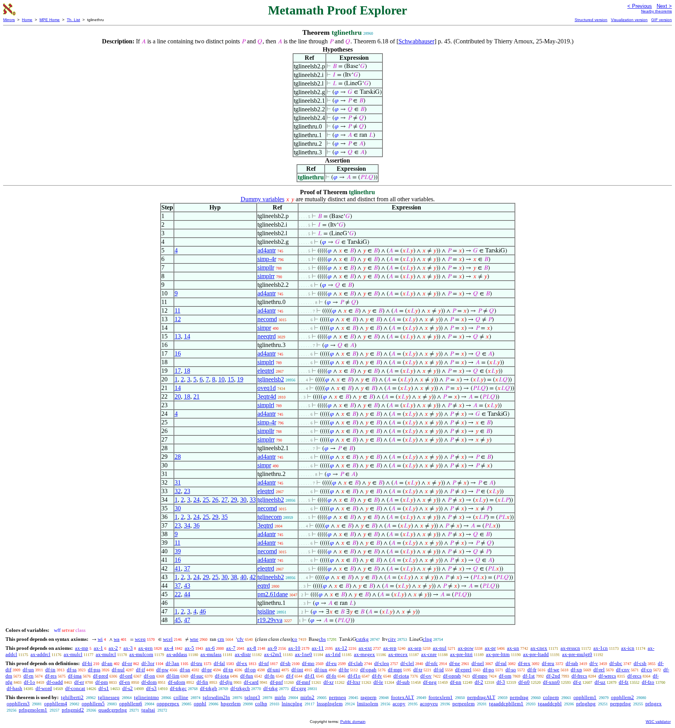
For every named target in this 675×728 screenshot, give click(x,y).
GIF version (661, 20)
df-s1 (103, 688)
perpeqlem (463, 704)
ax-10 (294, 648)
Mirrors (9, 20)
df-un (28, 670)
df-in (50, 670)
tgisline (266, 611)
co (294, 639)
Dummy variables (262, 199)
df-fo (331, 676)
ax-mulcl (73, 654)
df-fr (531, 670)
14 (187, 336)
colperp (551, 697)
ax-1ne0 (303, 654)
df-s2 (127, 688)
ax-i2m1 (273, 654)
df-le (378, 682)
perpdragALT (481, 697)
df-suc (197, 676)
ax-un (513, 648)
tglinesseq (109, 697)
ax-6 (210, 648)
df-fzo (648, 682)
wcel (168, 639)
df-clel (407, 663)
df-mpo (480, 676)
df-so (510, 670)
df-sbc (615, 663)
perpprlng (620, 704)
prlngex (653, 704)
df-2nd (553, 676)
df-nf (264, 663)
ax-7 (231, 648)
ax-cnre (429, 654)
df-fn (269, 676)
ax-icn (627, 648)
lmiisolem (367, 704)
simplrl (265, 362)
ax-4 (168, 648)
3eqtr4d (266, 396)
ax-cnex (538, 648)
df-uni (273, 670)
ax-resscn (570, 648)
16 (178, 353)
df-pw (162, 670)
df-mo (308, 663)
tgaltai (148, 710)
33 (253, 499)
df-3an (172, 663)
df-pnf (276, 682)
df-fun (246, 676)
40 (243, 577)
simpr (264, 327)
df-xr (328, 682)
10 (221, 379)
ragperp (369, 697)
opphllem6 (130, 704)
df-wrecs (607, 676)
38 (234, 577)
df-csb (640, 663)
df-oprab (452, 676)
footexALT (402, 697)
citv (392, 639)
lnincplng (292, 704)
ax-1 (98, 648)
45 (178, 620)
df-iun (320, 670)
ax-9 (272, 648)
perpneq (337, 697)
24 (196, 499)
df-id (439, 670)
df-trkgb (208, 688)
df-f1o (354, 676)
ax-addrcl (40, 654)
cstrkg (362, 639)
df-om (505, 676)
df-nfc (431, 663)
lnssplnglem (330, 704)
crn (221, 639)
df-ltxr (353, 682)
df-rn (28, 676)
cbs (322, 639)
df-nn (455, 682)
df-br (344, 670)
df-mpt (395, 670)
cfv (240, 639)
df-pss (94, 670)
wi (100, 639)
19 (240, 379)
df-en (124, 682)
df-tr (417, 670)
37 (187, 568)
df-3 (500, 682)
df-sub (403, 682)
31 (178, 482)
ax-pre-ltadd (536, 654)
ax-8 (251, 648)
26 (215, 499)
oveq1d (266, 388)
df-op (250, 670)
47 (187, 620)
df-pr (207, 670)
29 (234, 499)
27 (224, 499)
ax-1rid (333, 654)
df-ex (241, 663)
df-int (297, 670)
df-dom (149, 682)
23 (187, 491)
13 (178, 336)
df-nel (477, 663)
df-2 (479, 682)
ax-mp (81, 648)
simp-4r (266, 259)
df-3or (147, 663)
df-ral (501, 663)
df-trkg (270, 688)
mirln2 (307, 697)
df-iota (222, 676)
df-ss (72, 670)
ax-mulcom (141, 654)
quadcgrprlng (112, 710)
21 (196, 396)
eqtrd (263, 585)
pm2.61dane (272, 594)
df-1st (529, 676)
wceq (140, 639)
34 (187, 525)
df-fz (624, 682)
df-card (251, 682)
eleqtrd (265, 370)
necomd (267, 319)
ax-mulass (210, 654)
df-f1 (310, 676)
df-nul (118, 670)
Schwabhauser (416, 41)
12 (178, 319)
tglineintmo (146, 697)
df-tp (228, 670)
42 (253, 577)
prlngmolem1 (33, 710)
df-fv (377, 676)
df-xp (576, 670)
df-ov (426, 676)
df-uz (600, 682)
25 (206, 499)
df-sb (285, 663)
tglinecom (269, 516)
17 (178, 370)
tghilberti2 (72, 697)
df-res (51, 676)
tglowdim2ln (216, 697)
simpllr (265, 267)
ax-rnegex (364, 654)
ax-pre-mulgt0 (577, 654)
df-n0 (524, 682)
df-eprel (463, 670)
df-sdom (176, 682)
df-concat (75, 688)
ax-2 (113, 648)
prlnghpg (586, 704)
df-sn (185, 670)
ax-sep (414, 648)
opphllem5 (93, 704)
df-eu (331, 663)
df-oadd (54, 682)
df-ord (126, 676)
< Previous (639, 6)
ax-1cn (600, 648)
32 (178, 491)
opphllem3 (18, 704)
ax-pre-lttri (461, 654)
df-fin (202, 682)
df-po (488, 670)
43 (187, 585)
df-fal (219, 663)
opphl (200, 704)
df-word (44, 688)
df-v (593, 663)
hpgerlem (231, 704)
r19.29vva (269, 620)
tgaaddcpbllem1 (506, 704)
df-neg (430, 682)
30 (243, 499)
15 (231, 379)
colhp (261, 704)
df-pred (100, 676)
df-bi (87, 663)
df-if (140, 670)
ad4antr (266, 250)
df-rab (572, 663)
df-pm (101, 682)
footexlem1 (441, 697)
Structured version (591, 20)
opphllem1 (584, 697)
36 (196, 525)
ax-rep (389, 648)
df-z (577, 682)
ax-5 (189, 648)
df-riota (401, 676)
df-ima (75, 676)
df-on (149, 676)
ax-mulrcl (106, 654)
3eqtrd (265, 525)
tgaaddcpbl (550, 704)
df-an (107, 663)
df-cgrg (298, 688)
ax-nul (439, 648)
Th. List (73, 20)
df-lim (172, 676)
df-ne (454, 663)
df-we (553, 670)
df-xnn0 (551, 682)
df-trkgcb (240, 688)
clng (427, 639)
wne (194, 639)
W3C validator (658, 721)
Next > (664, 6)
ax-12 (341, 648)
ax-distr (243, 654)
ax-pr (490, 648)
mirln (280, 697)
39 (178, 551)
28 (178, 456)
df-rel (599, 670)
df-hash (14, 688)
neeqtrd (266, 336)
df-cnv (623, 670)
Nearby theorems (656, 11)
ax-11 (318, 648)
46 (203, 611)
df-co (646, 670)
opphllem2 (622, 697)
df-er (79, 682)
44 (187, 594)
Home (27, 20)
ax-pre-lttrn (498, 654)
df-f (289, 676)
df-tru (196, 663)
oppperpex (168, 704)
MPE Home (49, 20)
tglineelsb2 (270, 379)
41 (178, 568)
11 (177, 310)
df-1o (29, 682)
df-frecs (579, 676)
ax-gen (145, 648)
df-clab (355, 663)
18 (187, 370)
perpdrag (519, 697)
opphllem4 (55, 704)
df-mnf (303, 682)
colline (180, 697)
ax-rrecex (398, 654)
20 (178, 396)
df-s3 (151, 688)
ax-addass (176, 654)
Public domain (353, 721)
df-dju (226, 682)
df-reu (548, 663)
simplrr (266, 276)
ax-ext (365, 648)
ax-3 (128, 648)
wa (117, 639)
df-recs (634, 676)
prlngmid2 (73, 710)
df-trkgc (178, 688)
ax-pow (465, 648)
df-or (127, 663)
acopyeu (429, 704)
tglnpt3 (252, 697)
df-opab (368, 670)
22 (178, 594)
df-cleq (381, 663)
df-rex (524, 663)
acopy (399, 704)
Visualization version (629, 20)
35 (224, 516)
